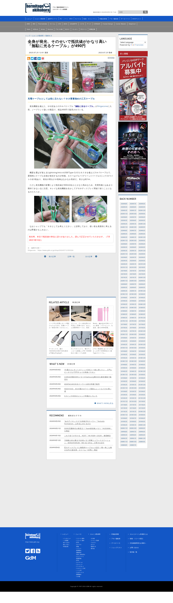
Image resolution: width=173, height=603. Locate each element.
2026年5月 (124, 207)
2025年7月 (133, 217)
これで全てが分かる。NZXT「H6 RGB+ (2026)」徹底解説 (87, 435)
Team (28, 29)
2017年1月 (133, 331)
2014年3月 (142, 368)
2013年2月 (124, 385)
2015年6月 (142, 351)
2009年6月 (142, 431)
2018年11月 (124, 307)
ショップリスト (116, 548)
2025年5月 (124, 220)
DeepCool (132, 24)
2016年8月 (124, 338)
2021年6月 (142, 271)
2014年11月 (124, 361)
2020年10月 (133, 281)
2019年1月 (133, 304)
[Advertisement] (49, 276)
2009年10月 (133, 428)
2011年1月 (133, 411)
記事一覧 (71, 256)
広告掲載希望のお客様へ (138, 543)
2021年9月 (142, 267)
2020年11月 (124, 281)
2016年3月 (142, 341)
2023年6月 (142, 244)
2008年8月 (124, 445)
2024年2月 (124, 237)
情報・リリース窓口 (136, 539)
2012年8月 (124, 391)
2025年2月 (124, 224)
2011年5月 (124, 408)
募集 (77, 546)
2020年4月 (133, 287)
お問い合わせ (134, 548)
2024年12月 (142, 224)
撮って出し (66, 544)
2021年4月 (133, 274)
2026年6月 (142, 204)
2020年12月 (142, 277)
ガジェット (79, 564)
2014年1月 (133, 371)
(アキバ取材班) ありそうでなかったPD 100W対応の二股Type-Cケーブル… (103, 351)
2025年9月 (142, 214)
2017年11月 (124, 321)
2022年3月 (142, 260)
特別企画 (65, 546)
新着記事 (92, 29)
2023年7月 (133, 244)
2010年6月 (142, 418)
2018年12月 (142, 304)
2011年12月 (142, 398)
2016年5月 (124, 341)
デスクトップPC (80, 568)
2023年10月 (133, 240)
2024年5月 (124, 234)
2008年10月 (133, 441)
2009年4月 (133, 435)
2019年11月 (124, 294)
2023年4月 (133, 247)
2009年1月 (133, 438)
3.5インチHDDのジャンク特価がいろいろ (80, 396)
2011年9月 (142, 401)
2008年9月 (142, 441)
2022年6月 (142, 257)
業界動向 (78, 550)
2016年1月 (133, 344)
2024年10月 (133, 227)
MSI (34, 24)
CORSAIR (97, 24)
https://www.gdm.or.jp (32, 542)
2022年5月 (124, 260)
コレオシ (75, 29)
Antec (43, 29)
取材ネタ (49, 36)
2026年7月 (133, 204)
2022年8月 (124, 257)
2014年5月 (124, 368)
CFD (59, 24)
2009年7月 (133, 431)
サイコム (52, 24)
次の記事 (88, 256)
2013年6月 (142, 378)
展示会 (93, 548)
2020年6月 (142, 284)
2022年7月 (133, 257)
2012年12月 (142, 385)
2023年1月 (133, 250)
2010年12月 (142, 411)
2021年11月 (124, 267)
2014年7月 (133, 364)
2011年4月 (133, 408)
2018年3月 (142, 314)
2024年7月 (133, 230)
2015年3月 (142, 354)
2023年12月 (142, 237)
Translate (139, 45)
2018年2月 (124, 317)
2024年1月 (133, 237)
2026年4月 (133, 207)
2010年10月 (133, 415)
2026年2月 (124, 210)
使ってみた (66, 542)
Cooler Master (121, 24)
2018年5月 (124, 314)
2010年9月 (142, 415)
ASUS (65, 24)
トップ (27, 36)
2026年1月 (133, 210)
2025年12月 (142, 210)
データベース (125, 19)
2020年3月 (142, 287)
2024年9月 (142, 227)
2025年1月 (133, 224)
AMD (28, 24)
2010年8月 (124, 418)
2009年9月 (142, 428)
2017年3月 (142, 327)
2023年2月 (124, 250)
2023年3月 (142, 247)
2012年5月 (124, 395)
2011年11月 (124, 401)
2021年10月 (133, 267)
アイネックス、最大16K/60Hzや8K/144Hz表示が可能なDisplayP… (58, 351)
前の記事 (52, 256)
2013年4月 (133, 381)
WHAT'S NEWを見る (105, 403)
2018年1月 (133, 317)
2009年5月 (124, 435)
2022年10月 (133, 254)
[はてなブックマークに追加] (39, 58)
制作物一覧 (133, 552)
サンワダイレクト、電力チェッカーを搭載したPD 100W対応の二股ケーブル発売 (81, 351)
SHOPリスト (136, 19)
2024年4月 (133, 234)
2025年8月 (124, 217)
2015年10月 (133, 348)
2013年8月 (124, 378)
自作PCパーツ (53, 19)
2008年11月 (124, 441)
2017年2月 (124, 331)
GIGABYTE (73, 24)
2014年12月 (142, 358)
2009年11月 (124, 428)
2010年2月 (124, 425)
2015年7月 (133, 351)
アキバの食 (59, 29)
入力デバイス (80, 572)
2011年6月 (142, 405)
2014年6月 (142, 364)
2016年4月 (133, 341)
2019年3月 (142, 301)
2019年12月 (142, 291)
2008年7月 (133, 445)
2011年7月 (133, 405)
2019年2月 (124, 304)
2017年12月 (142, 317)
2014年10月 (133, 361)
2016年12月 (142, 331)
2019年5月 (124, 301)
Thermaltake (42, 24)
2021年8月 (124, 271)
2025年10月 (133, 214)
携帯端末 (78, 574)
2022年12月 (142, 250)
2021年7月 (133, 271)
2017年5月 (124, 327)
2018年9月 (142, 307)
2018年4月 (133, 314)
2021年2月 (124, 277)
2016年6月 (142, 338)
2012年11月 (124, 388)
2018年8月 (124, 311)
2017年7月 (133, 324)
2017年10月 (133, 321)
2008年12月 (142, 438)
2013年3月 (142, 381)
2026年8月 (124, 204)
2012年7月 (133, 391)
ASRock (35, 29)
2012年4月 (133, 395)
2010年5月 (124, 421)
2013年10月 (133, 374)
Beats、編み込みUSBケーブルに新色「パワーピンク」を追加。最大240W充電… (103, 325)
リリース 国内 (80, 538)
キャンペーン (80, 556)
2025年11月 (124, 214)
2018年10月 (133, 307)
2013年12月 (142, 371)
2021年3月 (142, 274)
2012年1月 (133, 398)
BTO (77, 542)
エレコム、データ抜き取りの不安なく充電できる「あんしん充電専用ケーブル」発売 (81, 325)
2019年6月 (142, 297)
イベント (78, 548)
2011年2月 (124, 411)
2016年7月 (133, 338)
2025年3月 (142, 220)
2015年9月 (142, 348)
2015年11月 (124, 348)
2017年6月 (142, 324)
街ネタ (67, 29)
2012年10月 (133, 388)
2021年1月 (133, 277)
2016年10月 (133, 334)
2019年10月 (133, 294)
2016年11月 (124, 334)
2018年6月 (142, 311)
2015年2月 (124, 358)
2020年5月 (124, 287)
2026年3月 (142, 207)
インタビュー (67, 538)
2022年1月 (133, 264)
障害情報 (78, 558)
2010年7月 (133, 418)
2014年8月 (124, 364)
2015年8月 (124, 351)
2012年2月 (124, 398)
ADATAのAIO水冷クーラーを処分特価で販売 (82, 384)
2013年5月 (124, 381)
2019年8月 (124, 297)
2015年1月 (133, 358)
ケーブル (111, 58)
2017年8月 (124, 324)
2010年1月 (133, 425)
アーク (89, 24)
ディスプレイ (80, 566)
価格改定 (78, 552)
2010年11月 (124, 415)
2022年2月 (124, 264)
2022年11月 (124, 254)
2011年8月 (124, 405)
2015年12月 (142, 344)
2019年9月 (142, 294)
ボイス (93, 544)
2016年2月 (124, 344)
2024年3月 (142, 234)
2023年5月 (124, 247)
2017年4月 (133, 327)
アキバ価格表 (113, 19)
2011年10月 (133, 401)
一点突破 (65, 540)
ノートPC (79, 570)
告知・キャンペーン (90, 19)
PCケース (84, 29)
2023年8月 (124, 244)
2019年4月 (133, 301)
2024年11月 (124, 227)
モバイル (78, 19)
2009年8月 (124, 431)
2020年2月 (124, 291)
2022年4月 (133, 260)
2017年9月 (142, 321)
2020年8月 (124, 284)
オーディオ (79, 562)
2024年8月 (124, 230)
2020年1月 (133, 291)
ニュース (78, 534)
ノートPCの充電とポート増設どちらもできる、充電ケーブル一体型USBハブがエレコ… (59, 325)
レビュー (30, 19)
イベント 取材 (95, 540)
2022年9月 (142, 254)
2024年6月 (142, 230)
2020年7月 (133, 284)
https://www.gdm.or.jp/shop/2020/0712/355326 (55, 250)
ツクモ (82, 24)
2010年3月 (142, 421)
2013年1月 (133, 385)
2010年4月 (133, 421)
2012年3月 (142, 395)
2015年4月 (133, 354)
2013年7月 (133, 378)
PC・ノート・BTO (66, 19)
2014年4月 (133, 368)
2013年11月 (124, 374)
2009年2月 (124, 438)
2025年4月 (133, 220)
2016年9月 (142, 334)
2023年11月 (124, 240)
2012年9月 (142, 388)
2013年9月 (142, 374)
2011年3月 (142, 408)
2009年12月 (142, 425)
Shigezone (102, 106)
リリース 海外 (80, 540)
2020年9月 (142, 281)
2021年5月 (124, 274)
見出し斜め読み (80, 554)
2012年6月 (142, 391)
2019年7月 (133, 297)
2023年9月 (142, 240)
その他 (78, 576)
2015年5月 (124, 354)
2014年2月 (124, 371)
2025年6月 (142, 217)
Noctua (50, 29)
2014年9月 (142, 361)
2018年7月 (133, 311)
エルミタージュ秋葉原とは (139, 534)
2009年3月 (142, 435)
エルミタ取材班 (40, 19)
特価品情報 (103, 19)
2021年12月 (142, 264)
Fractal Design (108, 24)
